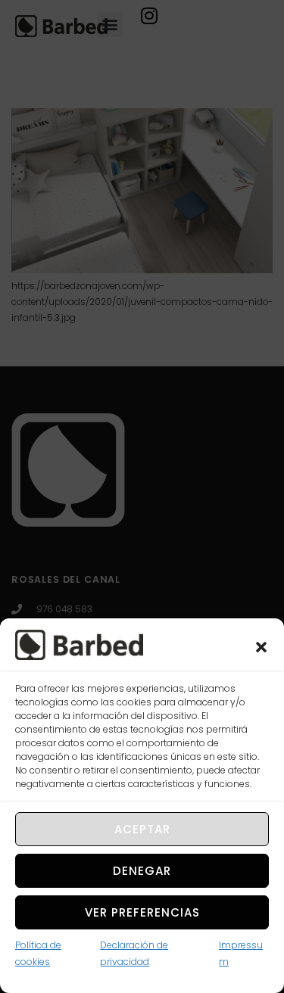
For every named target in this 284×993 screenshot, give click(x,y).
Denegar (142, 871)
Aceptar (142, 829)
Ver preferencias (142, 912)
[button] (261, 647)
